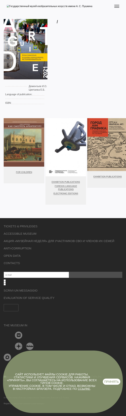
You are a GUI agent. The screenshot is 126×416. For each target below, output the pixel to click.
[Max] (7, 357)
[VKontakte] (18, 335)
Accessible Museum (20, 233)
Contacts (12, 263)
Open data (12, 255)
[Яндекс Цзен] (18, 346)
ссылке (84, 388)
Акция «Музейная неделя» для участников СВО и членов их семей (59, 241)
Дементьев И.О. (38, 86)
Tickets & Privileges (20, 226)
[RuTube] (30, 346)
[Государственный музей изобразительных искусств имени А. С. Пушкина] (49, 6)
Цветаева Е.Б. (37, 89)
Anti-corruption (17, 248)
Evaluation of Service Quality (29, 298)
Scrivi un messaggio (20, 290)
